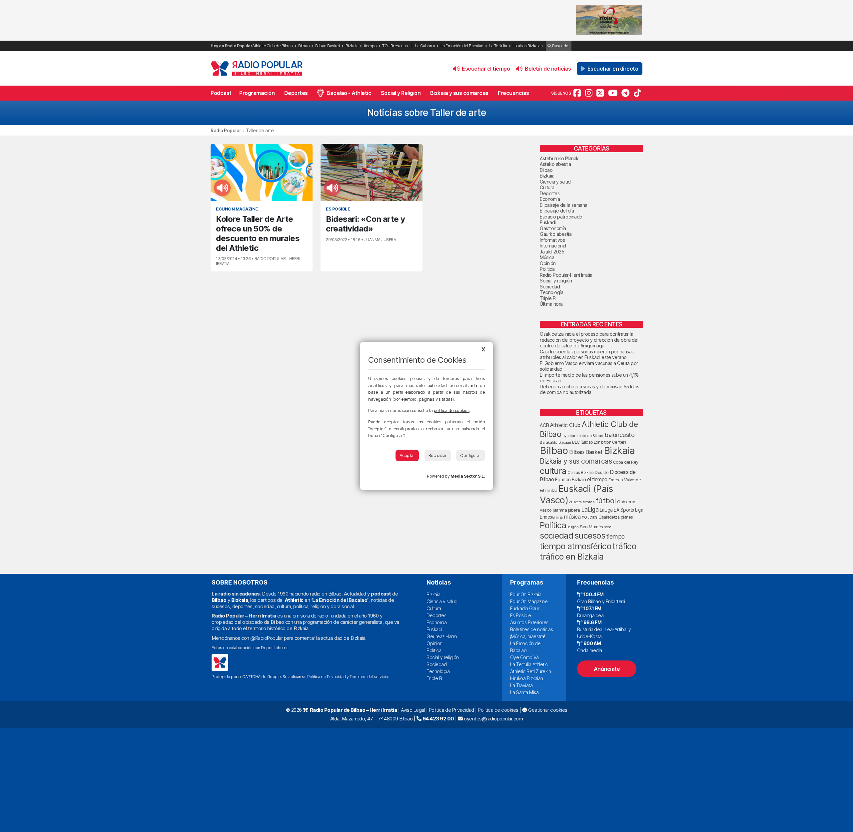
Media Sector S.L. (467, 476)
